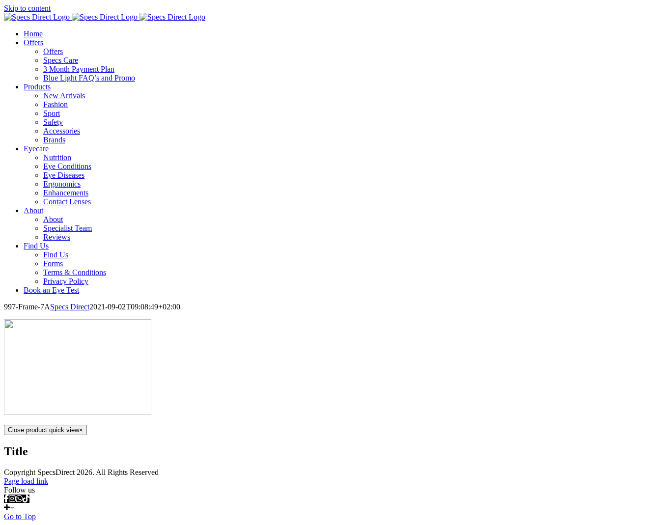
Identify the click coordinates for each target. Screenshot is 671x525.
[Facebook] (6, 499)
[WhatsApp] (19, 499)
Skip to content (27, 8)
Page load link (26, 481)
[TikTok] (26, 499)
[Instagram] (12, 499)
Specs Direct (69, 307)
